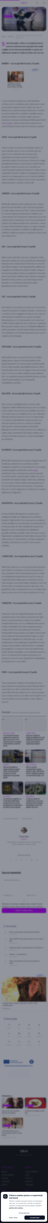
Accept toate (34, 1217)
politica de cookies (16, 1208)
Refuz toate (13, 1217)
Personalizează (24, 1213)
